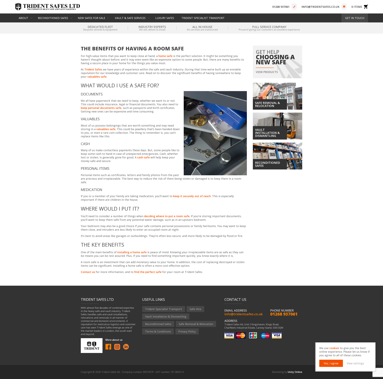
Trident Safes (47, 6)
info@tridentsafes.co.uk (320, 7)
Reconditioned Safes (53, 18)
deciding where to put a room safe (167, 216)
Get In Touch (354, 18)
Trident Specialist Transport (203, 18)
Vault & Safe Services (130, 18)
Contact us (88, 272)
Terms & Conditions (158, 331)
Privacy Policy (187, 331)
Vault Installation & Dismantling (165, 316)
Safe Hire (195, 309)
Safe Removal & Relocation (196, 324)
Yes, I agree (331, 363)
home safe (165, 56)
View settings (355, 363)
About (23, 18)
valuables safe (97, 76)
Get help (275, 61)
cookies (334, 348)
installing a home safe (132, 252)
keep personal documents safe (101, 108)
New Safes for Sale (91, 18)
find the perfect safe (148, 272)
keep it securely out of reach (192, 196)
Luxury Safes (164, 18)
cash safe (143, 157)
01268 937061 (280, 7)
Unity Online (295, 372)
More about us (114, 339)
